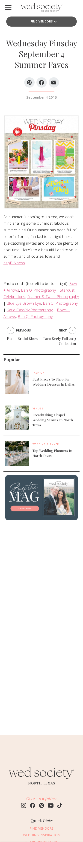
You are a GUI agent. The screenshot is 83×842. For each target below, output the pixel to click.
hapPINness (14, 262)
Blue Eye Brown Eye (24, 303)
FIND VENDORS (41, 21)
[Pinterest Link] (41, 806)
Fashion (39, 372)
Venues (38, 408)
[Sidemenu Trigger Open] (8, 7)
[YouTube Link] (50, 806)
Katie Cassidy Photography (30, 309)
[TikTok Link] (59, 806)
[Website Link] (41, 786)
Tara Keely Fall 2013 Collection (59, 341)
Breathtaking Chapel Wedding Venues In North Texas (53, 420)
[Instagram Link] (23, 806)
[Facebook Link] (32, 806)
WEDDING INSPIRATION (41, 835)
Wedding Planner (46, 444)
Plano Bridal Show (22, 338)
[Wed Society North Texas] (41, 8)
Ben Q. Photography (38, 290)
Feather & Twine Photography (53, 296)
